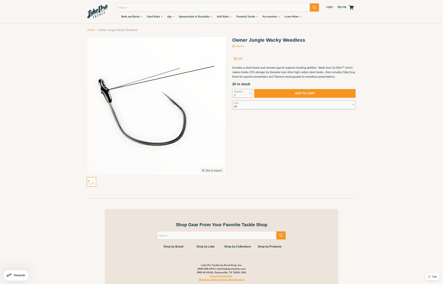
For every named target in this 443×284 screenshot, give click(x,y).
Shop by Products (270, 246)
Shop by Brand (173, 246)
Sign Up (341, 6)
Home (91, 30)
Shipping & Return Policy (214, 279)
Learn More (292, 16)
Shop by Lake (205, 246)
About (213, 276)
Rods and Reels (130, 16)
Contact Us (225, 276)
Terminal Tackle (246, 16)
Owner (240, 46)
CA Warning (237, 279)
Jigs (169, 16)
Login (329, 6)
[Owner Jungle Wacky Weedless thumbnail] (91, 181)
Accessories (270, 16)
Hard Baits (154, 16)
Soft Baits (223, 16)
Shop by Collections (237, 246)
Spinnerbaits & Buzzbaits (194, 16)
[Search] (314, 7)
